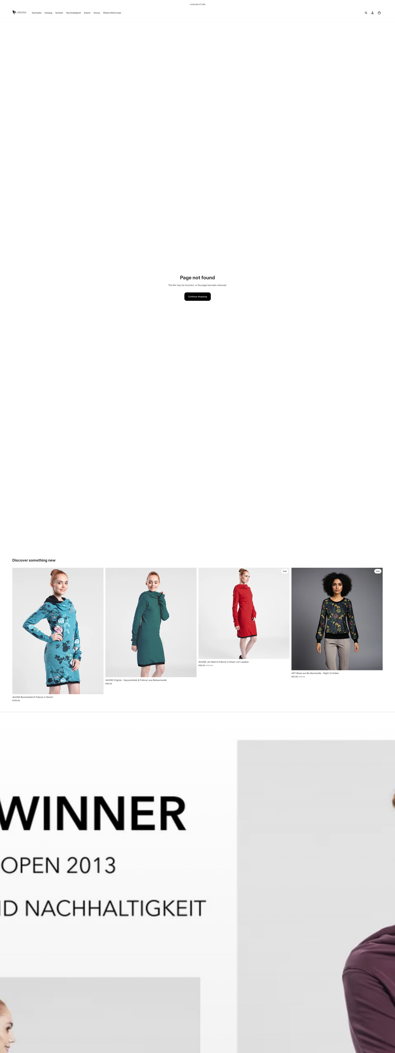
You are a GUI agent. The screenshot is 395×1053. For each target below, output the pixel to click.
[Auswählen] (99, 689)
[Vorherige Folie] (17, 631)
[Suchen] (366, 12)
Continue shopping (197, 296)
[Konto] (372, 12)
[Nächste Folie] (99, 631)
